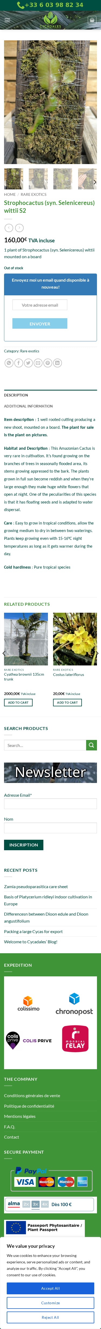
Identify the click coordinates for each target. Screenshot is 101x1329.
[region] (50, 1283)
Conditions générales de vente (32, 1095)
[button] (7, 20)
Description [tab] (16, 395)
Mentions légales (20, 1116)
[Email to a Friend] (38, 363)
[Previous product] (19, 228)
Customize (50, 1302)
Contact (11, 1136)
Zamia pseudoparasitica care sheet (36, 886)
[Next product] (9, 228)
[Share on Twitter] (28, 363)
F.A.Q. (9, 1126)
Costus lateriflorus (68, 674)
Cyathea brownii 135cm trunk (24, 676)
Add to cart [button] (18, 702)
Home (10, 194)
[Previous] (13, 102)
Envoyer (40, 323)
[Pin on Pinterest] (47, 363)
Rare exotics (33, 194)
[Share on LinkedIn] (57, 363)
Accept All (50, 1288)
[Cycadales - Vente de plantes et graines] (50, 20)
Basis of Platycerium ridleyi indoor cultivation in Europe (48, 900)
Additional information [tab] (28, 406)
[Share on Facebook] (18, 363)
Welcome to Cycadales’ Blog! (30, 941)
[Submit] (91, 745)
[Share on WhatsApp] (9, 363)
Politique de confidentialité (29, 1105)
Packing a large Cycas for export (33, 931)
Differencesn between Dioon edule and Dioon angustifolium (46, 917)
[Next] (88, 102)
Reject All (50, 1317)
